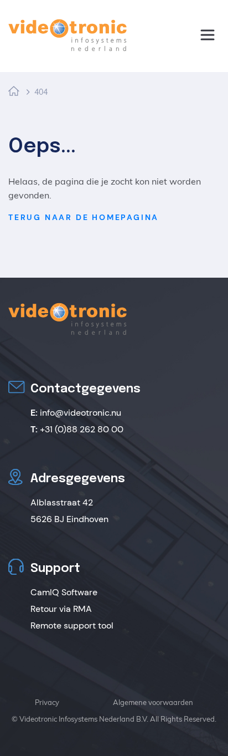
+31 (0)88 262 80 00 (76, 429)
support (56, 74)
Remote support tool (71, 625)
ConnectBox (58, 12)
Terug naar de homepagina (83, 217)
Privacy (47, 702)
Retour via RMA (61, 609)
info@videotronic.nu (75, 412)
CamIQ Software (63, 592)
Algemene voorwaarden (153, 702)
